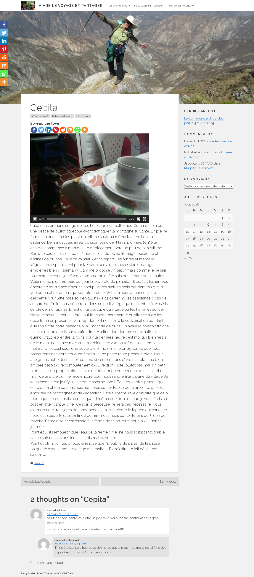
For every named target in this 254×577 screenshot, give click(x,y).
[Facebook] (34, 130)
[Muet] (138, 219)
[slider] (86, 219)
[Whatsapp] (77, 130)
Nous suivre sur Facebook (148, 5)
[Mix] (70, 130)
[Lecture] (35, 219)
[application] (89, 178)
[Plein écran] (144, 219)
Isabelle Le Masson (62, 116)
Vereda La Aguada (37, 481)
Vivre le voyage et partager (70, 5)
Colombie (39, 463)
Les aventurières (117, 5)
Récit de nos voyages (179, 5)
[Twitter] (41, 130)
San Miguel (168, 481)
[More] (84, 130)
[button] (89, 178)
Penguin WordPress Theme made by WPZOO (47, 573)
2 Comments (83, 116)
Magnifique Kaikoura (198, 168)
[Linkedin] (48, 130)
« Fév (188, 258)
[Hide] (1, 89)
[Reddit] (63, 130)
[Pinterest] (55, 130)
